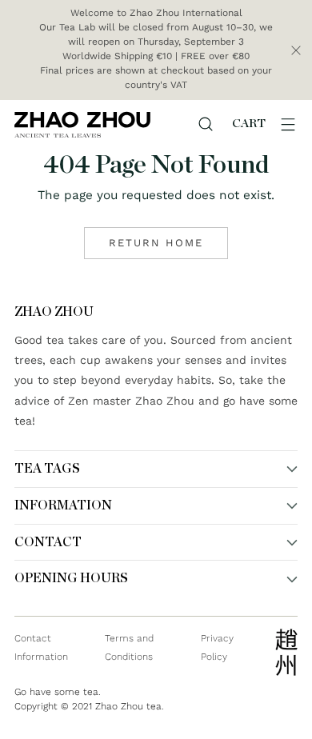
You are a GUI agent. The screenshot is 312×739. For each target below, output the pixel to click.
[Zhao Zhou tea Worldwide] (82, 124)
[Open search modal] (205, 124)
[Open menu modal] (288, 124)
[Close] (296, 50)
